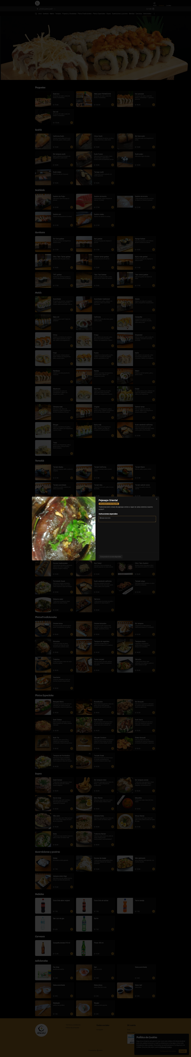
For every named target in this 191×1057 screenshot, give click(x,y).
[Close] (156, 499)
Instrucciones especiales (108, 514)
